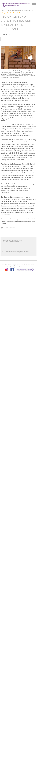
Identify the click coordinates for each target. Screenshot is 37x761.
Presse (10, 265)
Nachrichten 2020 (29, 10)
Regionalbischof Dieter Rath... (11, 13)
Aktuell (8, 10)
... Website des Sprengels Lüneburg (16, 251)
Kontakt (22, 265)
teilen (5, 39)
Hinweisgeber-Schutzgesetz (10, 267)
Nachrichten (17, 10)
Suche (21, 267)
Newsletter (4, 265)
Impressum (16, 265)
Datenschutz (30, 265)
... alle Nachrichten (9, 228)
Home (2, 10)
